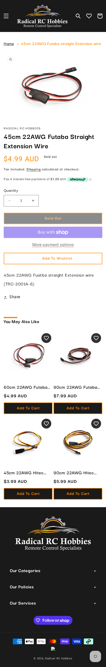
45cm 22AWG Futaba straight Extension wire (61, 43)
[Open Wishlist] (89, 16)
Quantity (11, 190)
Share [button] (14, 297)
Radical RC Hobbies (58, 658)
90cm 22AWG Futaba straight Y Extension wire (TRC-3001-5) (75, 387)
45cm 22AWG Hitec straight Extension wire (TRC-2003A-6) (26, 472)
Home (9, 43)
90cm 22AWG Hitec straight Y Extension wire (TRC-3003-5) (73, 472)
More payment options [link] (53, 244)
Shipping (33, 169)
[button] (6, 16)
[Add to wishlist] (46, 338)
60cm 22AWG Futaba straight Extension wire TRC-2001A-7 (26, 387)
